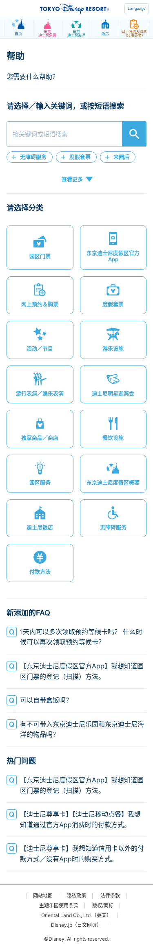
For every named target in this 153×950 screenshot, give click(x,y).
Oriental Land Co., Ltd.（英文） (76, 915)
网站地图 (43, 896)
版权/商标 (102, 905)
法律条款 (110, 896)
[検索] (134, 134)
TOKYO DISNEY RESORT (74, 8)
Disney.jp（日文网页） (76, 925)
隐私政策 (76, 896)
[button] (30, 157)
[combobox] (76, 134)
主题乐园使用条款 (58, 905)
